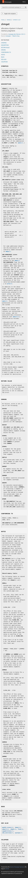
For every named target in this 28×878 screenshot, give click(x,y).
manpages (8, 36)
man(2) (9, 19)
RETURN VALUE (5, 47)
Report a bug (15, 36)
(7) (7, 831)
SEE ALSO (3, 59)
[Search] (25, 7)
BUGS (2, 57)
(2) (20, 143)
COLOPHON (4, 61)
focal (3, 19)
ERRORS (3, 50)
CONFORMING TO (6, 52)
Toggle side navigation (10, 13)
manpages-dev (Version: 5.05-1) (16, 34)
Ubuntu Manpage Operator (17, 867)
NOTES (3, 54)
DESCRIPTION (5, 45)
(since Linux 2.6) (13, 179)
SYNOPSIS (3, 42)
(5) (9, 283)
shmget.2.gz (16, 19)
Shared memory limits (9, 573)
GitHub (7, 868)
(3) (20, 829)
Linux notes (6, 789)
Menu (24, 1)
